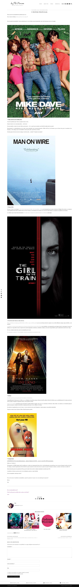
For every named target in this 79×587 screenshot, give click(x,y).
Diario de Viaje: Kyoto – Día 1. (65, 537)
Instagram (21, 505)
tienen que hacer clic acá (20, 16)
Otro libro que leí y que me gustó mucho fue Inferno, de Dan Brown (19, 397)
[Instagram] (64, 4)
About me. (46, 3)
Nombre (9, 559)
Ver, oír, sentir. (47, 529)
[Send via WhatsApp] (19, 532)
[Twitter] (62, 4)
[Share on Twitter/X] (17, 532)
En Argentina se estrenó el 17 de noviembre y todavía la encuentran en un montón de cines (23, 332)
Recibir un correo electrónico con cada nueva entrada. (16, 573)
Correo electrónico (11, 563)
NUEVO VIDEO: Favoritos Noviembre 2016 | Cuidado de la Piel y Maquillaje (22, 537)
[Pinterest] (65, 4)
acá (26, 16)
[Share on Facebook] (16, 532)
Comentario (9, 546)
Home (40, 3)
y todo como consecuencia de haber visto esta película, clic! (30, 209)
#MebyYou (57, 3)
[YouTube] (67, 4)
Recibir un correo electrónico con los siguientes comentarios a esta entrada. (19, 572)
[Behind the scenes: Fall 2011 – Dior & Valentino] (63, 521)
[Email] (69, 4)
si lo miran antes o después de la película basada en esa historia (35, 212)
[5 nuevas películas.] (15, 521)
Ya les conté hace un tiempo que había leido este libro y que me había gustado (22, 322)
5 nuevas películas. (14, 529)
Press (51, 3)
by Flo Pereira (17, 3)
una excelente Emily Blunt (36, 326)
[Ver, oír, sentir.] (47, 521)
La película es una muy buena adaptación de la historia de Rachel (19, 326)
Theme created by (66, 585)
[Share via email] (14, 532)
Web (8, 568)
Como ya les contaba (11, 403)
